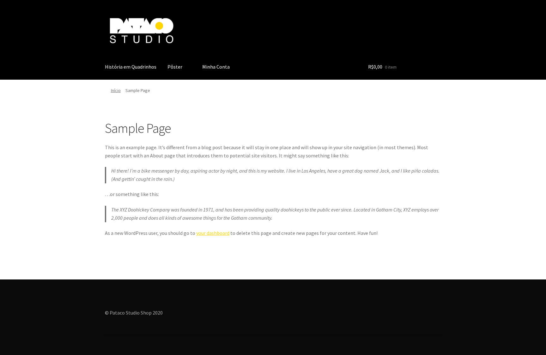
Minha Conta (216, 67)
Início (116, 90)
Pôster (174, 67)
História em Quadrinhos (130, 67)
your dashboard (212, 233)
